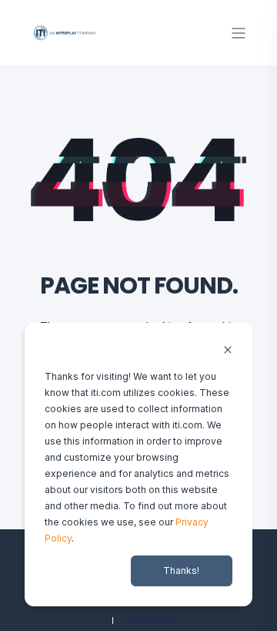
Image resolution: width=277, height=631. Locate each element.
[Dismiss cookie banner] (227, 351)
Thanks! (181, 570)
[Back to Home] (65, 32)
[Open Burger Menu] (238, 33)
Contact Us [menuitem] (152, 620)
